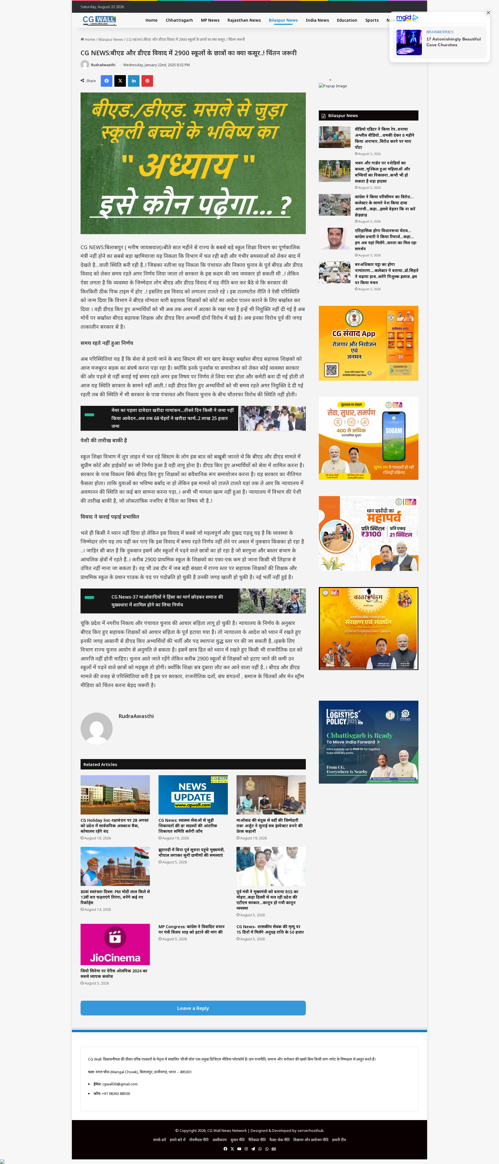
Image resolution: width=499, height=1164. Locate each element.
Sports (372, 20)
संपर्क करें (159, 1139)
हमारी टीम (339, 1139)
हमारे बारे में (177, 1139)
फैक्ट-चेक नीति (279, 1139)
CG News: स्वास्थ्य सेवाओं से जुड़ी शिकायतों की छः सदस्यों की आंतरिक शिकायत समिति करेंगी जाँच (188, 825)
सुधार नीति (237, 1139)
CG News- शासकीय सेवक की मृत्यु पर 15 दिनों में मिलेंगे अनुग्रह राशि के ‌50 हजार (270, 929)
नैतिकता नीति (257, 1139)
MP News (210, 20)
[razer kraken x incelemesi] (249, 1161)
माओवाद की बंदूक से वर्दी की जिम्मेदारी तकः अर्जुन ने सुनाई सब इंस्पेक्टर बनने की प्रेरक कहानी (270, 825)
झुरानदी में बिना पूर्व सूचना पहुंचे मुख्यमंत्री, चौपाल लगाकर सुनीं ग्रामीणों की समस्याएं (192, 852)
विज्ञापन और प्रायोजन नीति (310, 1139)
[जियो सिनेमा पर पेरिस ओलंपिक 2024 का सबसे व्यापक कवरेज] (115, 944)
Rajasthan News (244, 20)
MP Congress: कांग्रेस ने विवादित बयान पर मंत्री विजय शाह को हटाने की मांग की (192, 929)
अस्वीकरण (219, 1139)
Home (152, 20)
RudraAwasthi (103, 64)
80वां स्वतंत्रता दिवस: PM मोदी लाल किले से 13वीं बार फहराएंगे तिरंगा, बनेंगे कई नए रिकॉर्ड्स (115, 897)
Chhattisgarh (179, 20)
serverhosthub (310, 1130)
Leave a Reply (193, 1008)
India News (317, 20)
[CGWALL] (99, 20)
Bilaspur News (283, 20)
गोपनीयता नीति (198, 1139)
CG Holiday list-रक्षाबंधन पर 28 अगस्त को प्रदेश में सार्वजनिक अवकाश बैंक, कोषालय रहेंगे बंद (115, 825)
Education (347, 20)
